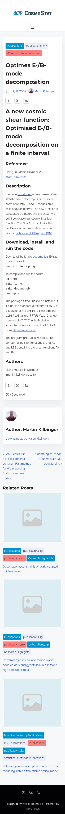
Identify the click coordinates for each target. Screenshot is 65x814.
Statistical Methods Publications (24, 758)
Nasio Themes (32, 803)
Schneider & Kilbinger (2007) (34, 233)
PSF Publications (14, 743)
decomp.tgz (40, 256)
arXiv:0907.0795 (16, 177)
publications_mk (36, 45)
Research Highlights (40, 558)
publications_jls (14, 750)
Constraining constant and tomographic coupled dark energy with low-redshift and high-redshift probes (30, 665)
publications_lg (33, 550)
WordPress (32, 808)
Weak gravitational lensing (23, 53)
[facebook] (8, 100)
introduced (25, 194)
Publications (15, 45)
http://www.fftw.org (24, 330)
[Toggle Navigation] (32, 27)
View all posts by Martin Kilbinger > (28, 438)
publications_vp (14, 558)
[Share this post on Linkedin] (26, 100)
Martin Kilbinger (44, 91)
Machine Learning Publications (23, 735)
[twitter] (17, 100)
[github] (39, 793)
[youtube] (31, 793)
